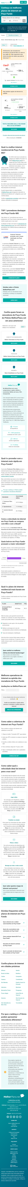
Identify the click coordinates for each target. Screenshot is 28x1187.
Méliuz (14, 1155)
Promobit (14, 1158)
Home (2, 39)
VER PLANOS (14, 343)
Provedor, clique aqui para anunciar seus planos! (14, 135)
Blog (14, 1136)
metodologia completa (12, 198)
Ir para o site (14, 117)
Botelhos (18, 973)
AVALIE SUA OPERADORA (14, 709)
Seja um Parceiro (14, 1145)
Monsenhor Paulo (6, 990)
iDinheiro (14, 1159)
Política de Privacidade (14, 1132)
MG (17, 39)
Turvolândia (19, 1003)
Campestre (19, 976)
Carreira (14, 1144)
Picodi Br (14, 1156)
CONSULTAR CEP (14, 756)
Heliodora (3, 987)
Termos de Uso (14, 1133)
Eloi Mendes (4, 982)
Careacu (3, 979)
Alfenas (3, 970)
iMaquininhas (14, 1161)
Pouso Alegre (4, 993)
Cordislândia (19, 979)
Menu (22, 2)
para (16, 45)
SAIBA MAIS (14, 300)
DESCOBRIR (14, 129)
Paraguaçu (19, 990)
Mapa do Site (14, 1138)
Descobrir (14, 899)
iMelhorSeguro (14, 1162)
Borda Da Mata (5, 973)
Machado (18, 987)
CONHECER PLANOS (14, 278)
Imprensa (14, 1124)
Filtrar (3, 45)
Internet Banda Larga (10, 39)
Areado (18, 970)
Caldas (3, 976)
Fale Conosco (14, 1135)
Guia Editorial (14, 1126)
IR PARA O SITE (14, 86)
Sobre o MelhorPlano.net (14, 1123)
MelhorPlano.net (17, 160)
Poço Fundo (21, 39)
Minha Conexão (14, 1152)
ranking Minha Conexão (7, 476)
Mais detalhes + (14, 82)
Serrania (3, 998)
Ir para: (3, 35)
